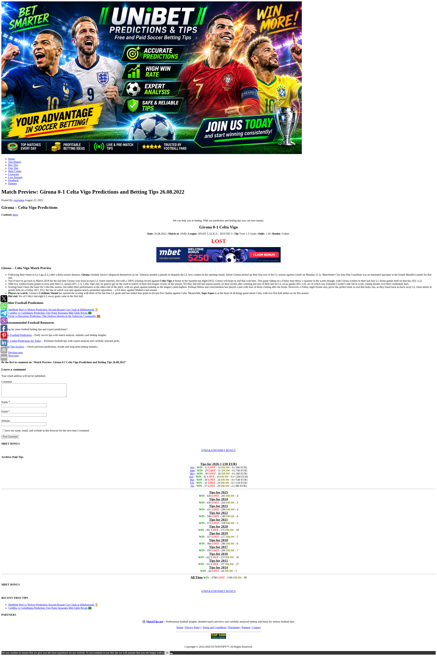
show (15, 214)
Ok (167, 653)
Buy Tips (13, 165)
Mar (192, 479)
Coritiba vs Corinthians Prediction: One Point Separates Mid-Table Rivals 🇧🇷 (49, 312)
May (192, 473)
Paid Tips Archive (14, 346)
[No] (171, 653)
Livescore (13, 174)
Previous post (15, 352)
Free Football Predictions (18, 335)
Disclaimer (234, 627)
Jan (192, 485)
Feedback (13, 180)
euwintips (19, 200)
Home (11, 158)
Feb (192, 482)
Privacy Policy (193, 627)
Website (5, 420)
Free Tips (13, 168)
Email (4, 411)
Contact (256, 627)
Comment (6, 381)
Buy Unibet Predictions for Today (23, 340)
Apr (191, 476)
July (192, 467)
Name (5, 402)
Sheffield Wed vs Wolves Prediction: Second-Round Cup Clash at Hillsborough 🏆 (53, 309)
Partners (12, 183)
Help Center (14, 171)
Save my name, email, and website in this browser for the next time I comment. (47, 430)
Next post (13, 355)
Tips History (15, 161)
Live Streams (15, 177)
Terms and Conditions (214, 627)
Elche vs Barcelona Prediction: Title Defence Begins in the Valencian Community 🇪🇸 (54, 316)
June (192, 470)
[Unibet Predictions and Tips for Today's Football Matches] (218, 78)
